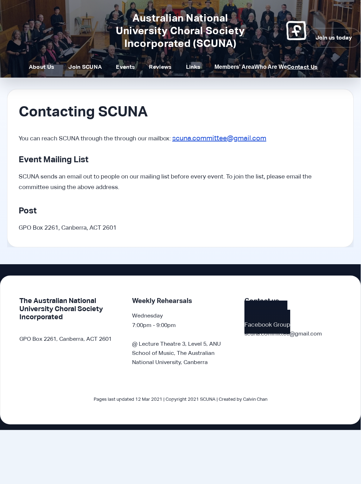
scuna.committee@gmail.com (219, 138)
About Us (42, 66)
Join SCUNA (85, 66)
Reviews (160, 66)
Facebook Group (267, 324)
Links (193, 66)
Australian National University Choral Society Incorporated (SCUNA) (180, 30)
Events (125, 66)
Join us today (334, 37)
